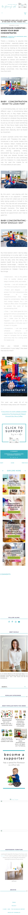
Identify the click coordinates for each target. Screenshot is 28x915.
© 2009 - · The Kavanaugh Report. (14, 909)
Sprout (3, 855)
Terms (14, 902)
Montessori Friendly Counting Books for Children (20, 723)
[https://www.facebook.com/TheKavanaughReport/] (9, 622)
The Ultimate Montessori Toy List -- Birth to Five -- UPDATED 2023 (7, 722)
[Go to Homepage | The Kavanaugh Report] (14, 9)
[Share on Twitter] (13, 457)
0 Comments (14, 451)
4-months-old (11, 36)
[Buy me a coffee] (14, 433)
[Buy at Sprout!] (14, 879)
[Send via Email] (15, 457)
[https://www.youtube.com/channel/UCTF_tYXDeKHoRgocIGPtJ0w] (19, 622)
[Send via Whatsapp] (17, 457)
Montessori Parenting (7, 37)
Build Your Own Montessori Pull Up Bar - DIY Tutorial (20, 743)
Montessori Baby (21, 36)
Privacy (14, 905)
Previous (25, 462)
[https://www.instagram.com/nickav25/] (16, 622)
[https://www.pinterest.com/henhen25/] (12, 622)
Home (12, 462)
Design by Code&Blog (14, 912)
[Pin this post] (10, 457)
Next (1, 462)
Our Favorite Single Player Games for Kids (7, 740)
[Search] (25, 686)
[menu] (1, 13)
